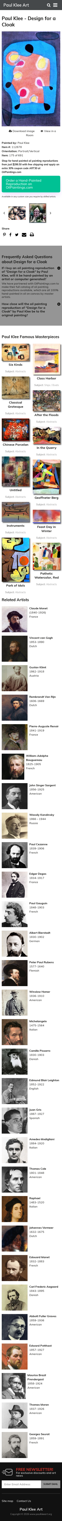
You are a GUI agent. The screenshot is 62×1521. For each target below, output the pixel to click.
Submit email (50, 1484)
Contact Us (24, 1501)
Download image (24, 131)
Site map (7, 1501)
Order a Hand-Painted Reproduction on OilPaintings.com (23, 183)
